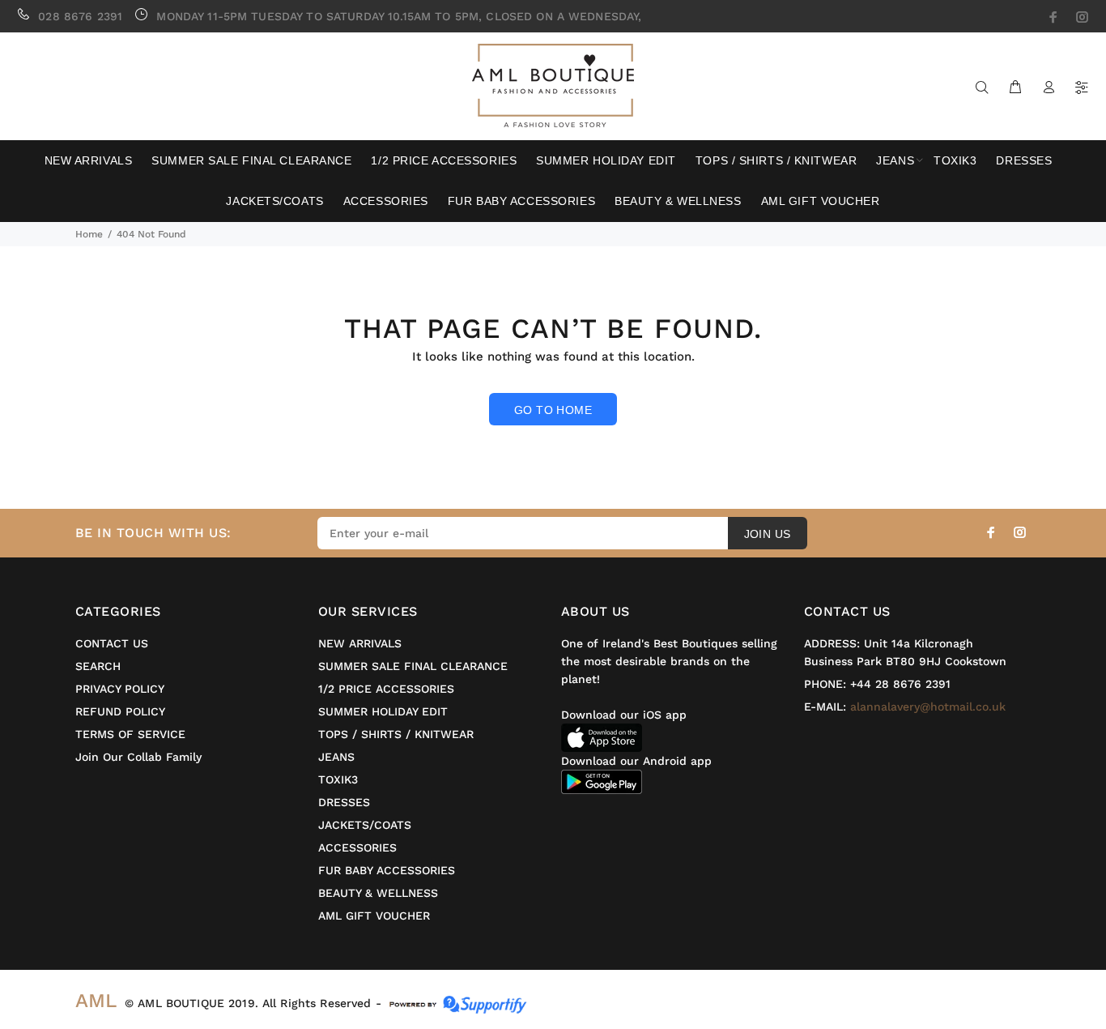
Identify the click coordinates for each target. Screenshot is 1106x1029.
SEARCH (98, 666)
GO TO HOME (553, 409)
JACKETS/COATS (364, 824)
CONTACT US (111, 643)
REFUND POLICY (120, 711)
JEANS (336, 756)
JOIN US (767, 533)
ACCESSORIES (357, 847)
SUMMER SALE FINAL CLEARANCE (413, 666)
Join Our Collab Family (138, 756)
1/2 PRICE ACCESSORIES (386, 688)
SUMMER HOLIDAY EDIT (383, 711)
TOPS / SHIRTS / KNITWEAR (396, 734)
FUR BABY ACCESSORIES (386, 870)
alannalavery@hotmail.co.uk (928, 706)
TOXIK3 (338, 779)
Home (89, 234)
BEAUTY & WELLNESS (378, 892)
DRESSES (344, 802)
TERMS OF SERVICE (130, 734)
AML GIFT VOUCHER (374, 915)
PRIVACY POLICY (119, 688)
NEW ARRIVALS (360, 643)
